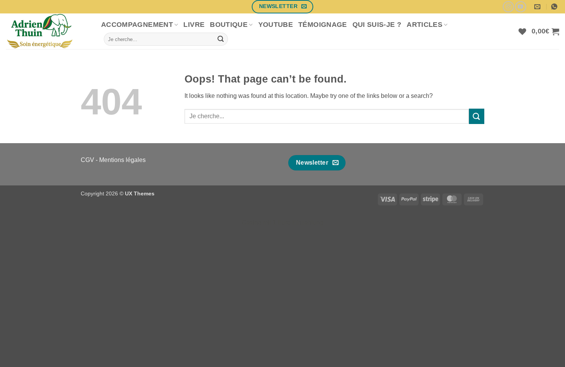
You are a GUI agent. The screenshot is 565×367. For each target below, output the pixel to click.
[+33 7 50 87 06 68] (555, 6)
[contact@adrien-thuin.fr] (538, 6)
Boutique (229, 24)
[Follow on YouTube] (520, 6)
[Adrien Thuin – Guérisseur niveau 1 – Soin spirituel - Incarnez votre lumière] (48, 31)
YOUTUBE (275, 24)
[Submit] (220, 39)
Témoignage (322, 24)
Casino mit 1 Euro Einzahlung (282, 222)
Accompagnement (137, 24)
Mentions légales (122, 160)
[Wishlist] (522, 31)
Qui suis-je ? (377, 24)
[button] (545, 31)
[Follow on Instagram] (508, 6)
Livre (193, 24)
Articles (424, 24)
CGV (87, 160)
